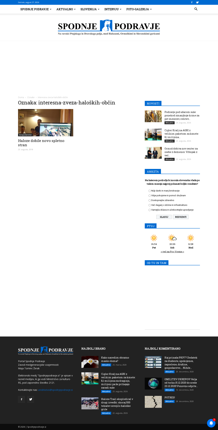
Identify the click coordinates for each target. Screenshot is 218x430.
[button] (196, 9)
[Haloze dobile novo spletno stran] (45, 122)
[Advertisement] (109, 66)
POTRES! (170, 397)
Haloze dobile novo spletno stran (41, 142)
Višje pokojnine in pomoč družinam (168, 195)
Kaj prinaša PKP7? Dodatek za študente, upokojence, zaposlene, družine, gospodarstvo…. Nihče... (181, 362)
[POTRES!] (153, 402)
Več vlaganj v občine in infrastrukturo (169, 205)
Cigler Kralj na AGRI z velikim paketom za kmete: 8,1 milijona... (182, 134)
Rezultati (180, 217)
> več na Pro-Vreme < (172, 251)
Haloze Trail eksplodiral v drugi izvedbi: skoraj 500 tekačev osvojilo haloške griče (117, 404)
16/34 (154, 245)
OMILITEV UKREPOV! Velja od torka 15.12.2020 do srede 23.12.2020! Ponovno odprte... (181, 383)
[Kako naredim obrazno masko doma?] (89, 362)
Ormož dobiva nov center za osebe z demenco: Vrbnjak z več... (181, 152)
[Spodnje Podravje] (109, 27)
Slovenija (89, 9)
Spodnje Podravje (34, 9)
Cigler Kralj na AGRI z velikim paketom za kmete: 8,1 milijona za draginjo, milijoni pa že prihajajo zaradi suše (118, 380)
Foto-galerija (137, 9)
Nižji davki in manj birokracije (165, 190)
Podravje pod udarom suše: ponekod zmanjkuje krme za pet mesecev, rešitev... (182, 115)
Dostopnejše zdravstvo (162, 200)
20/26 (172, 245)
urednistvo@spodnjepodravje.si (55, 389)
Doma (21, 97)
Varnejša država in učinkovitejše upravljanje (172, 210)
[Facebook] (191, 2)
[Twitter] (197, 2)
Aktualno (64, 9)
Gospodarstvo (25, 135)
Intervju (111, 9)
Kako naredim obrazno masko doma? (115, 359)
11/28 (190, 245)
